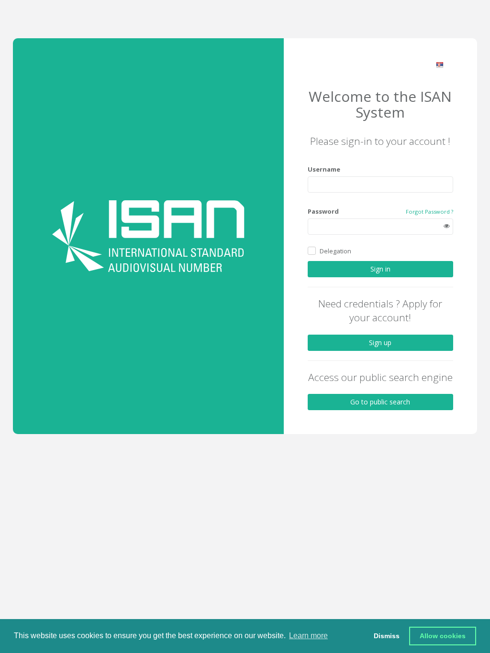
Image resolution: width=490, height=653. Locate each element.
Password (323, 211)
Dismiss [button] (387, 636)
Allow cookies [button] (443, 636)
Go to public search (380, 401)
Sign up (380, 342)
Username (324, 169)
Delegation (335, 251)
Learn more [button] (308, 635)
